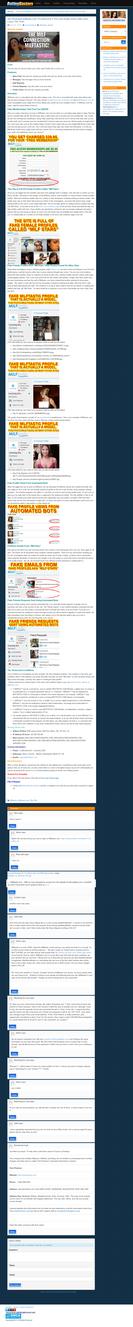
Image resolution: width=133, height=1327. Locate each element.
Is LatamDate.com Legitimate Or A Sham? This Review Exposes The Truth (114, 110)
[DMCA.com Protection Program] (13, 1316)
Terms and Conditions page (49, 206)
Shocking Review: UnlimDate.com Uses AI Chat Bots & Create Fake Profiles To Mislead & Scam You (114, 101)
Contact (56, 3)
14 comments (30, 25)
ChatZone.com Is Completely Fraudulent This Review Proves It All (115, 67)
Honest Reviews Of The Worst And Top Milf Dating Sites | (31, 873)
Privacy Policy (69, 3)
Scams (50, 25)
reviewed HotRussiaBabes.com (56, 1039)
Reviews (43, 25)
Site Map (8, 1307)
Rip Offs (33, 800)
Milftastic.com (23, 800)
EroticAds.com (67, 100)
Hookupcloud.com (54, 100)
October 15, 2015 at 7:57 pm (19, 875)
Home (38, 3)
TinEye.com (55, 269)
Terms (93, 3)
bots (42, 492)
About (47, 3)
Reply (12, 826)
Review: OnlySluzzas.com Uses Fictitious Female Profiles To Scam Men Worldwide (114, 59)
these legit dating (50, 778)
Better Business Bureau (31, 786)
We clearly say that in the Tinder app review (73, 952)
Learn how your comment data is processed (58, 1291)
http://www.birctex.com (27, 1175)
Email (12, 1274)
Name (12, 1265)
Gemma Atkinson (43, 417)
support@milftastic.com (28, 757)
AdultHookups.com (84, 100)
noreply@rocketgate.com (68, 1211)
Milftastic (13, 800)
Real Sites (83, 3)
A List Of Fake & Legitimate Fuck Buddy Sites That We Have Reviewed (113, 93)
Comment (13, 1249)
